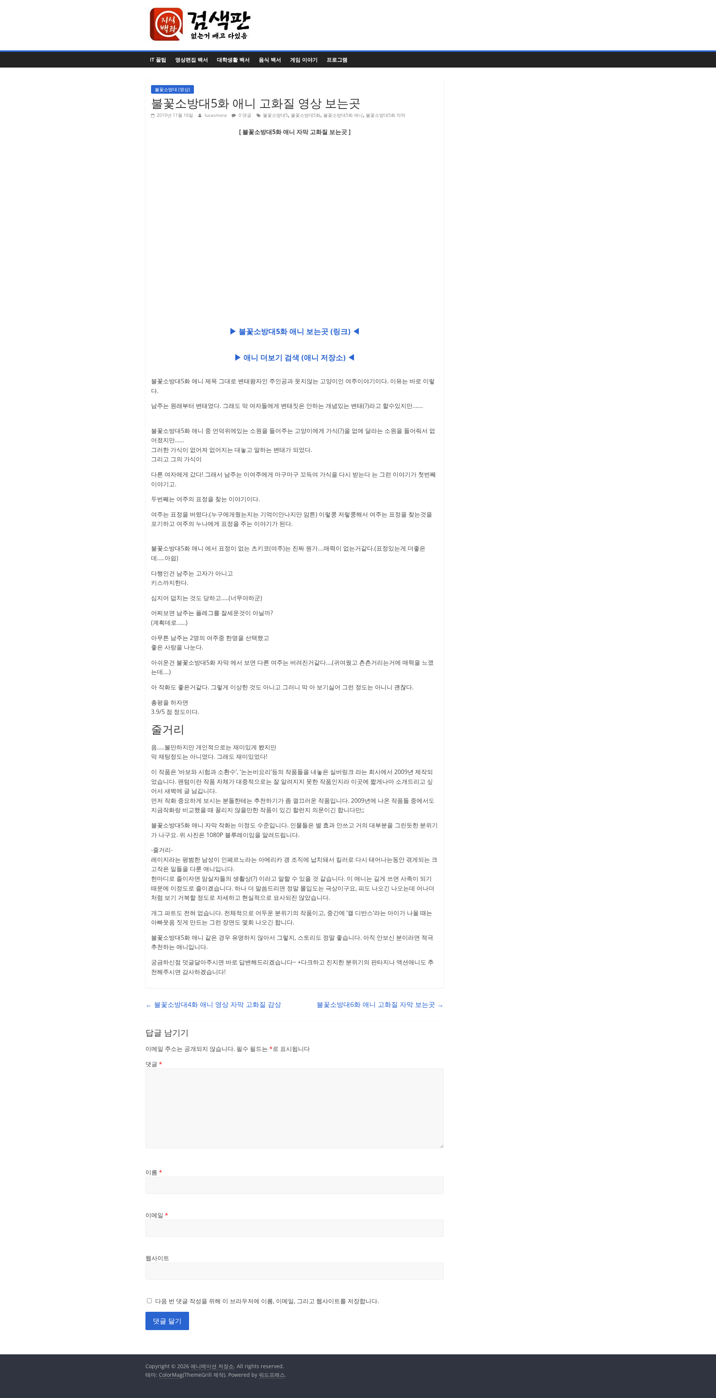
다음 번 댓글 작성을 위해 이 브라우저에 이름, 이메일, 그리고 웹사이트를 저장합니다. (267, 1301)
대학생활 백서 (233, 59)
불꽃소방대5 (275, 115)
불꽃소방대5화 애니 (343, 115)
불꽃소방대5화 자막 (385, 115)
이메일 (156, 1215)
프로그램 (337, 59)
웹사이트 (157, 1258)
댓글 (153, 1064)
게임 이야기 (304, 59)
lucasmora (216, 115)
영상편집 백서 (191, 59)
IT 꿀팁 (158, 59)
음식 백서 (270, 59)
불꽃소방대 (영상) (172, 89)
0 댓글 (244, 115)
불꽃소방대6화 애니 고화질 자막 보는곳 (380, 1004)
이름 (153, 1172)
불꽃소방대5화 (305, 115)
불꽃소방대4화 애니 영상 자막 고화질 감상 (213, 1004)
